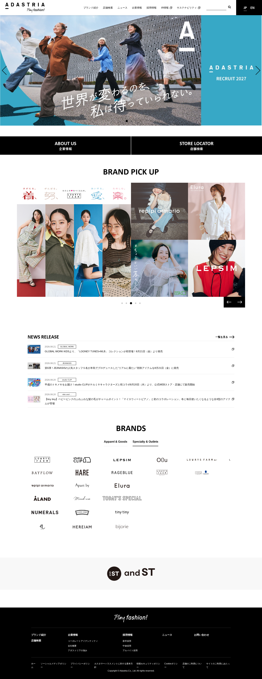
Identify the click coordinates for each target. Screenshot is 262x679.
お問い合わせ (201, 634)
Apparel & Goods (115, 441)
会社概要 (72, 646)
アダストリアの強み (77, 650)
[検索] (229, 7)
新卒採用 (127, 641)
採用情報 (151, 7)
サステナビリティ (187, 7)
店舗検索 (108, 7)
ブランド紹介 (90, 7)
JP (245, 7)
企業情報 (137, 7)
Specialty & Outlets (145, 441)
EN (252, 7)
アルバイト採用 (130, 650)
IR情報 (165, 7)
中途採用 (127, 646)
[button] (4, 70)
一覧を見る (221, 336)
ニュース (122, 7)
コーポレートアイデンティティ (83, 641)
